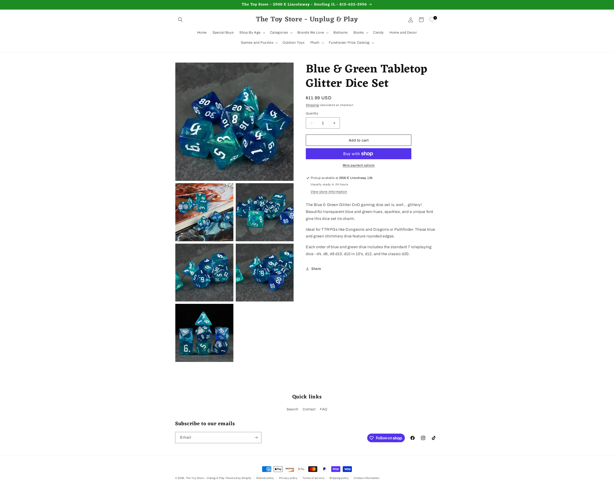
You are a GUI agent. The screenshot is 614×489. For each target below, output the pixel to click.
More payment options (359, 165)
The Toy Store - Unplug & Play (205, 478)
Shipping (312, 105)
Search (292, 409)
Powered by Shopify (239, 478)
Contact (309, 409)
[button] (180, 19)
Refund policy (265, 478)
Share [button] (316, 269)
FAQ (323, 409)
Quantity (312, 113)
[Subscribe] (256, 437)
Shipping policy (339, 478)
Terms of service (313, 478)
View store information (329, 192)
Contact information (366, 478)
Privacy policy (288, 478)
